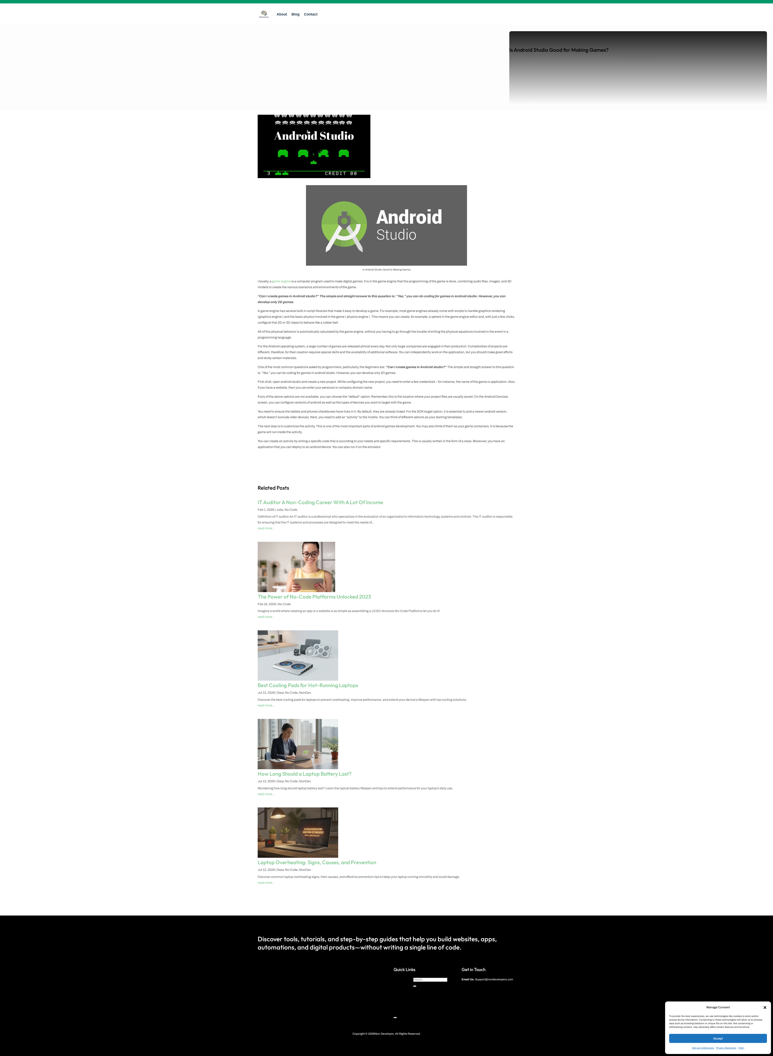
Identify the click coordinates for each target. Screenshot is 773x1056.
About (282, 14)
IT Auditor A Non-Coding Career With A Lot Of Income (320, 502)
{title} (741, 1048)
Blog (295, 14)
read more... (266, 528)
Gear (280, 692)
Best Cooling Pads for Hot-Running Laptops (308, 685)
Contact (310, 14)
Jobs (279, 509)
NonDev (305, 692)
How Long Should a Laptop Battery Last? (304, 773)
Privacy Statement (726, 1048)
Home (397, 978)
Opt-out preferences (703, 1048)
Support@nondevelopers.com (494, 979)
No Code (648, 57)
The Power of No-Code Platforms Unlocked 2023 (314, 596)
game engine (281, 281)
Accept (718, 1038)
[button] (765, 1007)
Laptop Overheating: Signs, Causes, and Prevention (317, 862)
